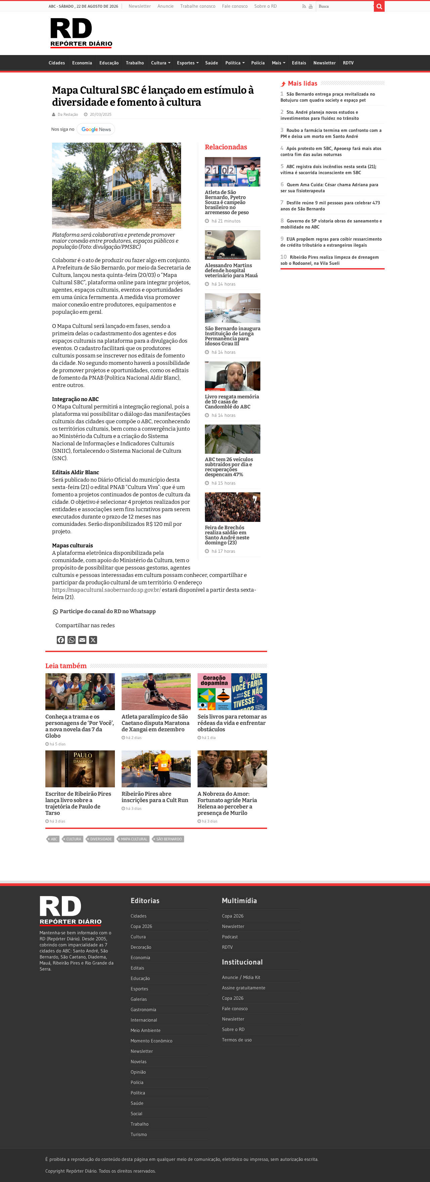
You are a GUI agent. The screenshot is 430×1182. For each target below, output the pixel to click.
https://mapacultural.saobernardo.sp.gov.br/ (106, 590)
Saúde (211, 63)
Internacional (144, 1020)
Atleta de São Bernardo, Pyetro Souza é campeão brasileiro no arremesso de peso (227, 202)
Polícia (258, 63)
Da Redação (68, 114)
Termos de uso (237, 1040)
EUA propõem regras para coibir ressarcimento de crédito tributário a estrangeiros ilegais (331, 242)
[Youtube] (310, 6)
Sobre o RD (265, 6)
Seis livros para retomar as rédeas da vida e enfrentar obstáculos (232, 723)
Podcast (230, 937)
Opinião (138, 1072)
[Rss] (304, 6)
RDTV (348, 63)
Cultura (158, 63)
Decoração (141, 947)
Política (233, 63)
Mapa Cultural (134, 839)
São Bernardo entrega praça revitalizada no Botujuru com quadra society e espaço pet (328, 97)
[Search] (379, 6)
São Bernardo (169, 839)
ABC (54, 839)
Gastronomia (143, 1009)
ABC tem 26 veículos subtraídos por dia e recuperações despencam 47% (229, 467)
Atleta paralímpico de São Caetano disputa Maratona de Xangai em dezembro (155, 723)
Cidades (57, 63)
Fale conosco (235, 6)
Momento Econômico (151, 1041)
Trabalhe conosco (197, 6)
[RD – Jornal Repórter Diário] (81, 32)
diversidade (101, 839)
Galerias (139, 999)
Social (136, 1114)
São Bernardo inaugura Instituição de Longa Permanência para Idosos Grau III (232, 336)
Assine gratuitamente (243, 988)
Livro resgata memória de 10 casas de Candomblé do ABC (232, 402)
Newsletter (140, 6)
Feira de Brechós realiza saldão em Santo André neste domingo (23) (227, 535)
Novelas (138, 1061)
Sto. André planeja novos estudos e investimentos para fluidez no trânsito (320, 115)
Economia (82, 63)
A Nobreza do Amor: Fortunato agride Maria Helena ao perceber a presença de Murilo (227, 803)
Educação (109, 63)
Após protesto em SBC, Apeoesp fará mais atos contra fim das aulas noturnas (331, 151)
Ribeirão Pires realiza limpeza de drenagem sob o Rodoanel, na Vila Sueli (330, 260)
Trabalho (135, 63)
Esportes (186, 63)
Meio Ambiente (146, 1030)
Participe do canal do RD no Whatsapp (108, 611)
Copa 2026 (141, 926)
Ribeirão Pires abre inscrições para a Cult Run (155, 797)
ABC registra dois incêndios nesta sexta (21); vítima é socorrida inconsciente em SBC (329, 169)
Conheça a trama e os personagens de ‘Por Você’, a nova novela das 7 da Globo (79, 726)
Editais (299, 63)
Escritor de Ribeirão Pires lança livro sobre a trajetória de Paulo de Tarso (78, 803)
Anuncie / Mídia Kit (241, 977)
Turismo (139, 1134)
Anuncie (166, 6)
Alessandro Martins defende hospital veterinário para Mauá (231, 270)
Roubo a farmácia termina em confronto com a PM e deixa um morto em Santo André (331, 133)
